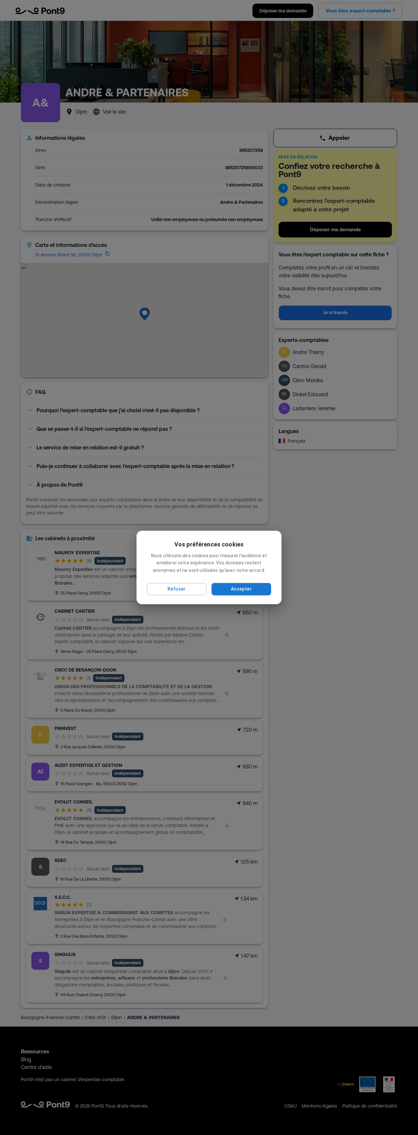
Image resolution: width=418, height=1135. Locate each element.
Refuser (177, 589)
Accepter (241, 589)
